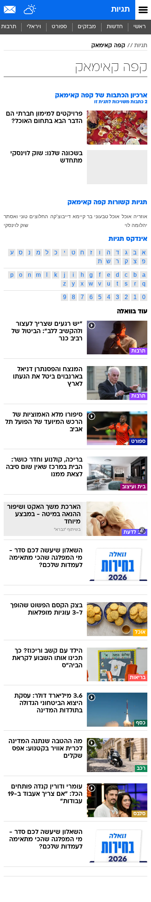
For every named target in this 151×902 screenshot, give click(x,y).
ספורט (59, 27)
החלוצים (38, 216)
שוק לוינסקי (16, 225)
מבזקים (87, 27)
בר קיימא (82, 216)
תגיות (120, 10)
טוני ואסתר (15, 216)
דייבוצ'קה (60, 216)
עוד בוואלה (132, 312)
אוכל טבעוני (106, 216)
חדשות (115, 27)
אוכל (127, 216)
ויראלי (34, 27)
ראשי (139, 27)
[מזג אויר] (30, 9)
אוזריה (140, 216)
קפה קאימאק (108, 46)
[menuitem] (114, 27)
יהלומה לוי (136, 225)
